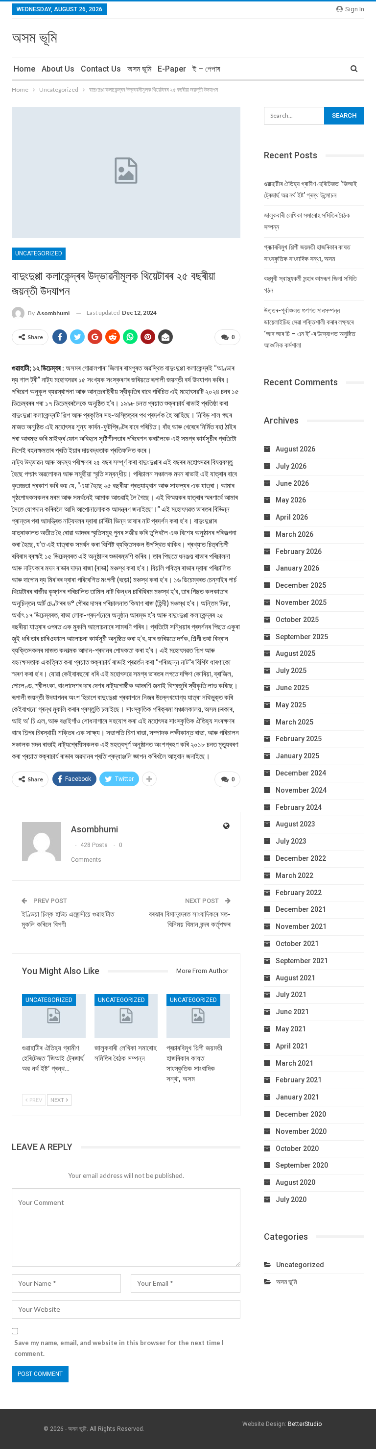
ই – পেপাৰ (206, 69)
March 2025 (294, 722)
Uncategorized (38, 253)
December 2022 (301, 858)
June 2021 (292, 1012)
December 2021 (301, 909)
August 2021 (295, 978)
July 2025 (291, 671)
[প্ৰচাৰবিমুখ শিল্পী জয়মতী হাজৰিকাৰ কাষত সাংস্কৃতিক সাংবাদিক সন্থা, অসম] (198, 1016)
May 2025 (291, 705)
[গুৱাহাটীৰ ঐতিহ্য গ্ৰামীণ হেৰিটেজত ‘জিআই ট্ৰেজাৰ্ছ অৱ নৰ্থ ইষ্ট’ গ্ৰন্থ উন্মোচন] (54, 1016)
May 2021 (291, 1029)
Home (24, 69)
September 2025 (302, 637)
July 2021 (291, 995)
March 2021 (294, 1063)
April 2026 (292, 517)
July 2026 (291, 466)
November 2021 (301, 926)
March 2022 (294, 875)
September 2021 (302, 961)
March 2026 (294, 534)
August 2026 (295, 449)
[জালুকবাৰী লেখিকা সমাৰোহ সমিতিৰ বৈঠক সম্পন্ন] (126, 1016)
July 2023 (291, 841)
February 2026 (299, 551)
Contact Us (101, 69)
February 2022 (299, 893)
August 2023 (295, 824)
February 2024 (299, 807)
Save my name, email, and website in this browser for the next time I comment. (119, 1348)
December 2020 (301, 1114)
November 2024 (301, 790)
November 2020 (301, 1131)
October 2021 (297, 944)
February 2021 (299, 1080)
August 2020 (295, 1182)
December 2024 (301, 773)
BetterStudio (305, 1424)
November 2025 (301, 602)
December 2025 (301, 585)
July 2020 (291, 1199)
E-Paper (172, 69)
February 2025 (299, 739)
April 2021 (292, 1046)
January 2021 (297, 1097)
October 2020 (297, 1148)
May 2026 (291, 500)
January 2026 (297, 568)
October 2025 (297, 620)
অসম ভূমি (34, 37)
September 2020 (302, 1165)
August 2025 (295, 653)
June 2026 (292, 483)
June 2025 (292, 688)
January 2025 (297, 756)
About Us (58, 69)
